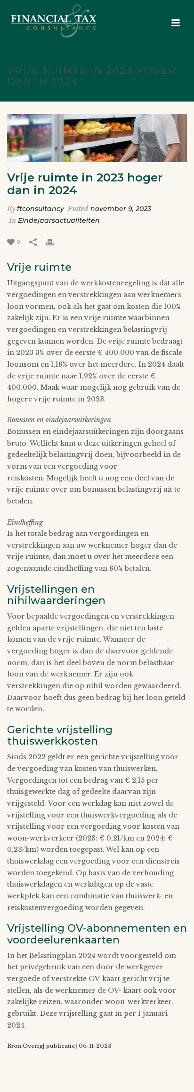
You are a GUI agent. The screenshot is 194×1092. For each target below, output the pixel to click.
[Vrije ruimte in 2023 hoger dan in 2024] (97, 138)
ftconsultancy (40, 208)
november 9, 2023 (120, 208)
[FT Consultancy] (44, 21)
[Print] (54, 242)
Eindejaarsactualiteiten (59, 220)
